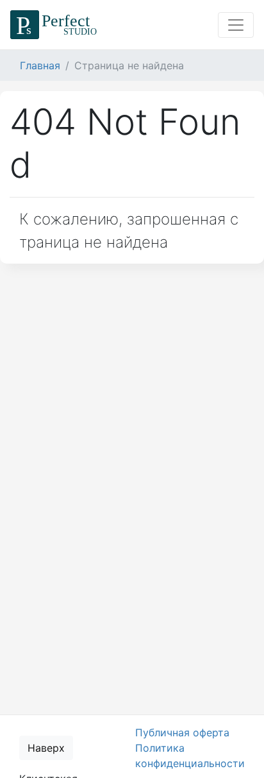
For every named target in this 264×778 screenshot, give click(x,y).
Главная (40, 65)
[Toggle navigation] (236, 25)
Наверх (46, 747)
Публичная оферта (182, 732)
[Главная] (55, 24)
